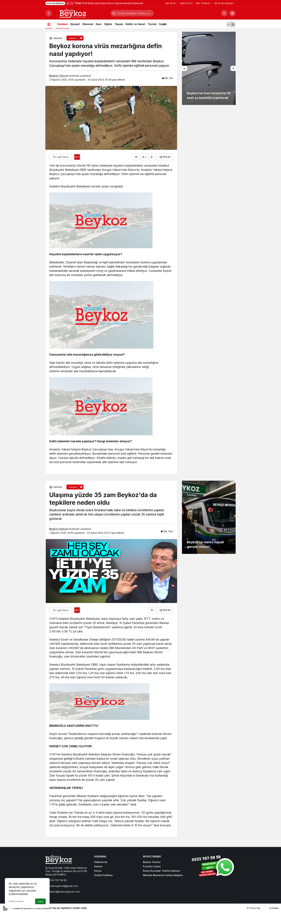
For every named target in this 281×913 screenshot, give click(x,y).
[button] (232, 13)
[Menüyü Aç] (48, 13)
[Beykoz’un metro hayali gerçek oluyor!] (209, 517)
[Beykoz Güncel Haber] (73, 12)
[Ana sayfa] (49, 24)
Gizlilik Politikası (16, 901)
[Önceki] (68, 3)
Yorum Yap (254, 908)
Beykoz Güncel (58, 75)
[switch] (231, 24)
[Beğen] (136, 157)
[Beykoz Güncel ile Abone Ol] (77, 157)
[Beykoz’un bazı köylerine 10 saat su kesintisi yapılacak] (209, 68)
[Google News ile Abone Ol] (60, 157)
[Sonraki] (72, 3)
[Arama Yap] (224, 13)
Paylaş (274, 908)
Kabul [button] (40, 901)
